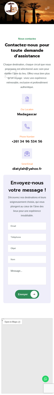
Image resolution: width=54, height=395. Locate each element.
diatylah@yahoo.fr (27, 168)
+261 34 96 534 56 (27, 141)
